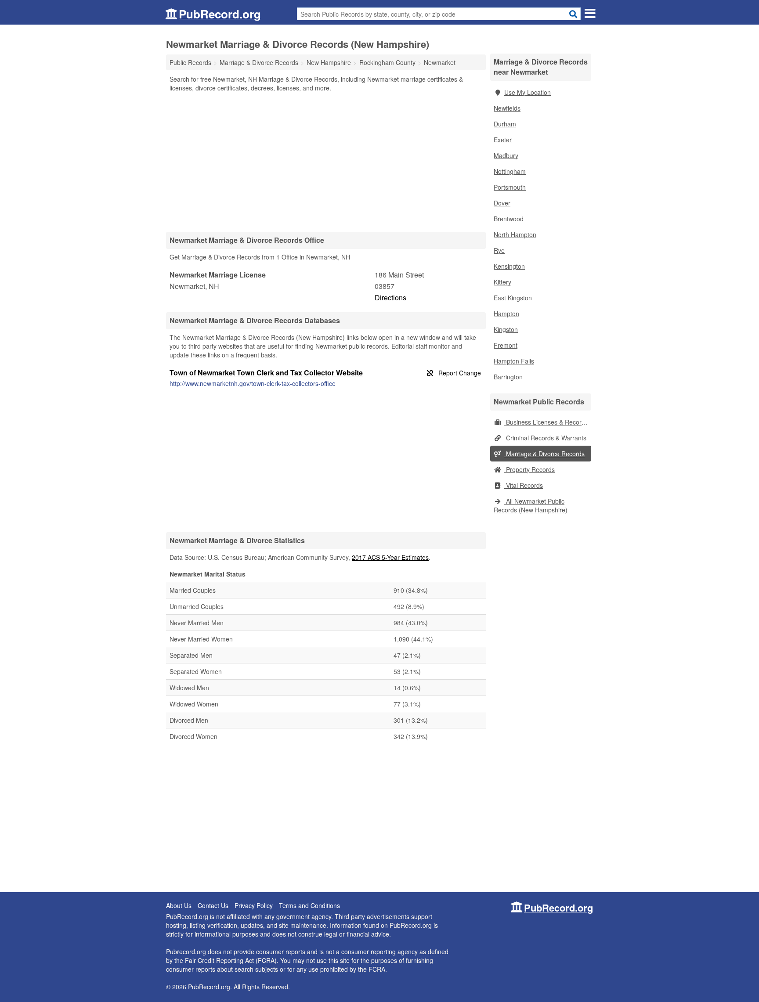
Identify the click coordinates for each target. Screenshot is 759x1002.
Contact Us (213, 905)
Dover (502, 202)
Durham (505, 123)
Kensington (509, 266)
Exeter (503, 139)
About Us (179, 905)
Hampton (506, 313)
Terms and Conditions (309, 905)
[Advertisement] (326, 161)
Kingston (506, 329)
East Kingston (513, 297)
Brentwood (509, 218)
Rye (499, 250)
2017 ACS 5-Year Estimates (390, 557)
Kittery (502, 282)
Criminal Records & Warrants (545, 437)
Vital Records (523, 485)
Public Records (190, 62)
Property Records (529, 469)
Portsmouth (510, 187)
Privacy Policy (254, 905)
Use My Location (527, 92)
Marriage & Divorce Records (544, 453)
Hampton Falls (514, 361)
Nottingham (510, 171)
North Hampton (515, 234)
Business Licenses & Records (546, 422)
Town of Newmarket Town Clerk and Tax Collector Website (266, 373)
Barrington (508, 376)
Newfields (507, 108)
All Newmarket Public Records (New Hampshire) (530, 505)
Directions (390, 297)
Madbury (506, 155)
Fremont (505, 345)
